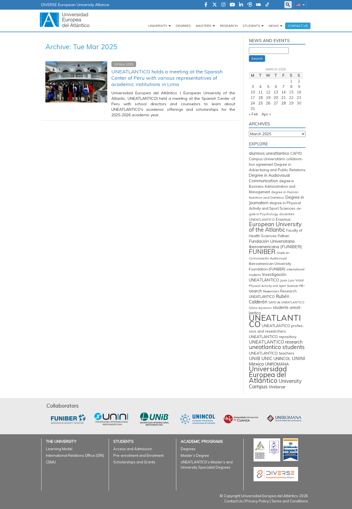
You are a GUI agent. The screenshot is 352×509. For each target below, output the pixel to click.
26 (268, 103)
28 (283, 103)
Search (257, 58)
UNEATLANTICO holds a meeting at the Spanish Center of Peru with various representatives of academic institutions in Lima (166, 77)
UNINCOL (282, 358)
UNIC (267, 358)
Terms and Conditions (289, 501)
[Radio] (258, 4)
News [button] (274, 26)
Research (229, 26)
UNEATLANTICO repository (272, 336)
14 (283, 92)
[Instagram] (223, 4)
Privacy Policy (257, 501)
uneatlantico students (277, 347)
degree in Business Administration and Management (272, 186)
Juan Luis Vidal (292, 280)
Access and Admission (132, 449)
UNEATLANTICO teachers (271, 353)
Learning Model (59, 449)
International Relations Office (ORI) (75, 455)
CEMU (51, 462)
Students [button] (251, 26)
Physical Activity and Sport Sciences (273, 286)
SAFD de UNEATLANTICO (286, 302)
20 (276, 97)
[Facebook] (205, 4)
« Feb (253, 114)
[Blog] (249, 4)
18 (260, 97)
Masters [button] (203, 26)
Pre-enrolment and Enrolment (138, 455)
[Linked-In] (241, 4)
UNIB (254, 358)
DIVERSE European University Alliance (75, 4)
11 (260, 92)
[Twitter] (214, 4)
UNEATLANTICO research (275, 342)
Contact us (298, 26)
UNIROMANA (277, 364)
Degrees (183, 26)
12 (268, 92)
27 (276, 103)
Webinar (277, 386)
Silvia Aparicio (260, 308)
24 (253, 103)
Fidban (283, 235)
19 (268, 97)
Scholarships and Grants (134, 462)
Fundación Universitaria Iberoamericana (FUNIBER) (275, 243)
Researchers (271, 291)
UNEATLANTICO (275, 321)
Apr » (266, 114)
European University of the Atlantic (275, 227)
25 (260, 103)
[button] (299, 4)
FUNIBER (262, 252)
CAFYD (296, 153)
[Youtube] (232, 4)
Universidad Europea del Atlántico (268, 374)
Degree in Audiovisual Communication (269, 178)
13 (276, 92)
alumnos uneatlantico (269, 153)
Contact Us (233, 501)
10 (253, 92)
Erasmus (283, 219)
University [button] (157, 26)
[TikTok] (267, 4)
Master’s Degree (195, 455)
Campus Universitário (267, 159)
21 (283, 97)
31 (253, 108)
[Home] (64, 19)
